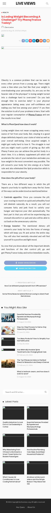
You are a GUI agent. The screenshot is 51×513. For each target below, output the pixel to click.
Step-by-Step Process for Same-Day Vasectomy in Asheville (31, 328)
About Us (31, 507)
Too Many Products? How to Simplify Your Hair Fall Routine (33, 339)
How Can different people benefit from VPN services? (25, 286)
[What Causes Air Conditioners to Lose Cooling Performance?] (13, 467)
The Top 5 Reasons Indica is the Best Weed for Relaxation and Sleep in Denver (33, 361)
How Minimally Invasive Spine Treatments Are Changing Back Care (31, 350)
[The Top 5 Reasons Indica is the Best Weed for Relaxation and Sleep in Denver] (8, 363)
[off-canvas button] (4, 3)
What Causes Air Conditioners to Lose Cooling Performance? (12, 479)
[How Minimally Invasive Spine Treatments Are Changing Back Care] (8, 350)
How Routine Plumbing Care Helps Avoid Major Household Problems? (36, 451)
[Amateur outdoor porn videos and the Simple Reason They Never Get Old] (37, 467)
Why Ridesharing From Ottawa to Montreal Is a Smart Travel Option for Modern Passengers (12, 453)
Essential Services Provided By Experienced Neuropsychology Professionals (29, 316)
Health (6, 12)
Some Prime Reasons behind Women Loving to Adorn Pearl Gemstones (25, 295)
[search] (47, 3)
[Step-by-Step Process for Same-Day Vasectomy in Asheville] (8, 330)
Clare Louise (9, 27)
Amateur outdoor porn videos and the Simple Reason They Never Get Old (36, 480)
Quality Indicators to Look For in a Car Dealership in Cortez (13, 424)
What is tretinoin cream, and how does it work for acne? (33, 372)
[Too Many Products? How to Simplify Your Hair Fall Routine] (8, 342)
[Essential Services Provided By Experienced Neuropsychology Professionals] (8, 317)
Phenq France (35, 114)
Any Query (20, 507)
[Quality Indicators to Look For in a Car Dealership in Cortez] (13, 413)
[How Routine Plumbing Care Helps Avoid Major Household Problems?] (37, 440)
